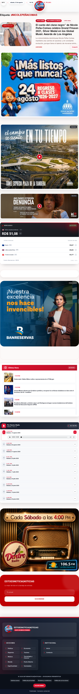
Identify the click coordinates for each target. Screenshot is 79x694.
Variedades (27, 666)
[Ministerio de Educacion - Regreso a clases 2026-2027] (39, 85)
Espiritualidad (12, 666)
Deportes (11, 652)
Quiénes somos (15, 680)
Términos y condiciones (44, 680)
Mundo (10, 662)
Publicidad (33, 691)
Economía (27, 648)
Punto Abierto (28, 662)
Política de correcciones (61, 680)
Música (10, 656)
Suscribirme (39, 599)
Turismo (26, 652)
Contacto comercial (43, 691)
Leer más (39, 47)
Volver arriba (39, 685)
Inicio (48, 648)
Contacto (49, 652)
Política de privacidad (29, 680)
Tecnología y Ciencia (28, 657)
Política (10, 648)
